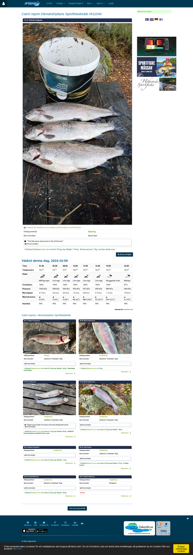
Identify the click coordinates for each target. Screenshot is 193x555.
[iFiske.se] (32, 3)
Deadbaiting (103, 355)
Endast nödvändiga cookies (181, 549)
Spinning (92, 232)
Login (110, 3)
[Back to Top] (187, 518)
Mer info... (18, 548)
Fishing (59, 3)
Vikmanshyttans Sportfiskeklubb (68, 227)
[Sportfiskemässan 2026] (156, 67)
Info (89, 3)
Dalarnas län (31, 227)
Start (50, 3)
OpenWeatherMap (128, 309)
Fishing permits (76, 3)
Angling (46, 355)
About (100, 3)
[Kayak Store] (156, 46)
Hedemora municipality (46, 227)
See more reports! (76, 508)
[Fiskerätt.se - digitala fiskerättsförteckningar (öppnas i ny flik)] (139, 528)
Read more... (70, 373)
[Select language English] (151, 19)
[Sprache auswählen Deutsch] (156, 19)
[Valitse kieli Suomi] (161, 19)
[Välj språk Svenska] (147, 19)
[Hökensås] (156, 84)
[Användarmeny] (3, 3)
